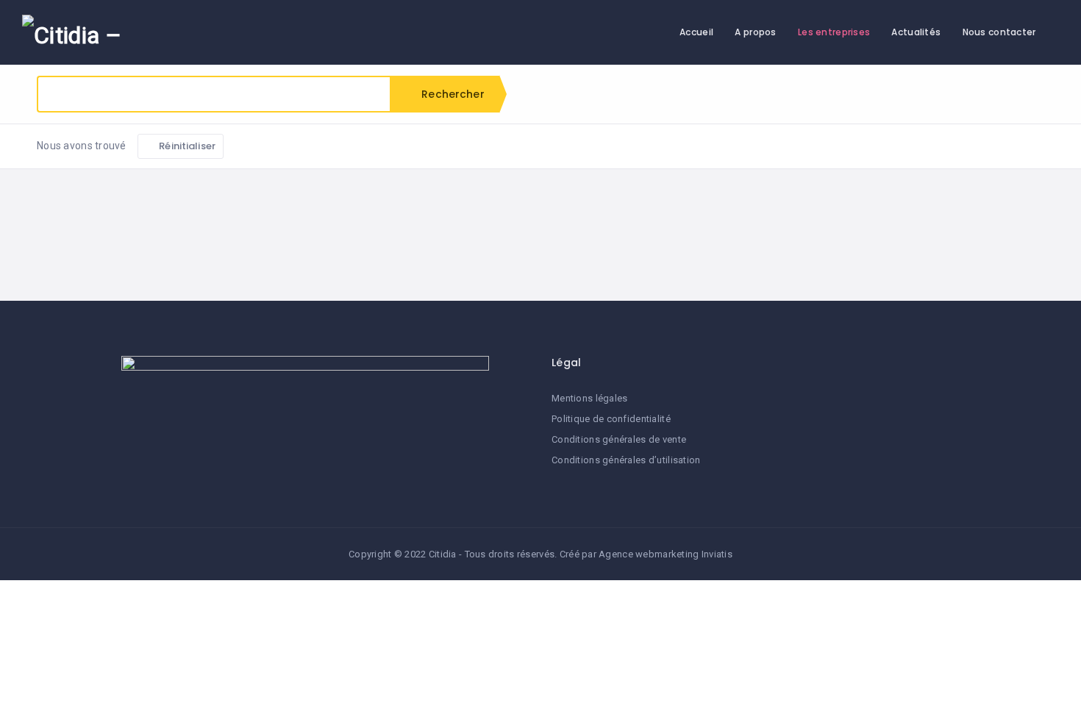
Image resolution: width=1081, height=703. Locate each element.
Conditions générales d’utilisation (626, 459)
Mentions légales (589, 398)
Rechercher (451, 94)
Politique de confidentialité (611, 418)
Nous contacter (999, 32)
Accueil (696, 32)
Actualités (916, 32)
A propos (755, 32)
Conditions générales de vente (619, 439)
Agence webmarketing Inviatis (665, 554)
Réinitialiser (186, 146)
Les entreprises (834, 32)
